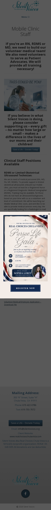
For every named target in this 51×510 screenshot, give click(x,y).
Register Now (25, 288)
